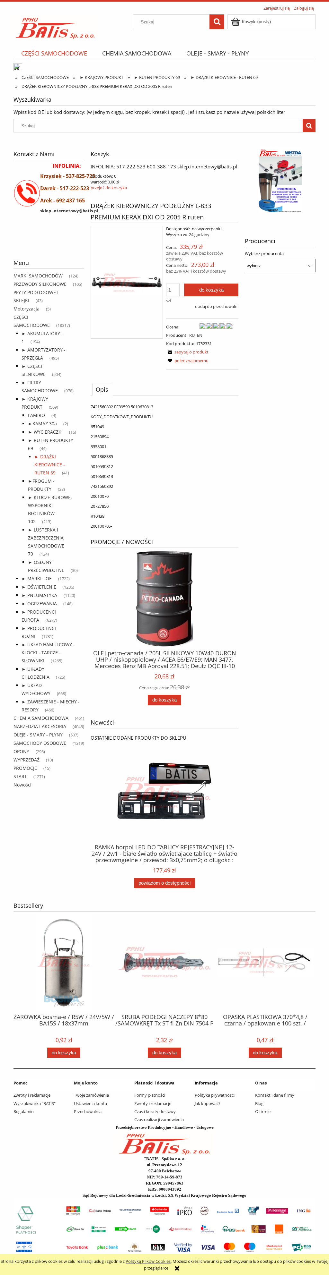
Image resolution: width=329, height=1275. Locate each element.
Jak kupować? (207, 1103)
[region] (48, 243)
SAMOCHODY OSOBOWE (39, 743)
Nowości (22, 785)
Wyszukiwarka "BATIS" (34, 1103)
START (20, 776)
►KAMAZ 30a (42, 424)
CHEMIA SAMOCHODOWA (40, 718)
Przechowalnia (88, 1111)
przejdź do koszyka (109, 188)
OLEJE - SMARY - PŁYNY (38, 735)
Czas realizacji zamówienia (159, 1119)
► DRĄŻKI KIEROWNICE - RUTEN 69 (49, 465)
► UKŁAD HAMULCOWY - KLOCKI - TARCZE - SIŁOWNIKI (48, 653)
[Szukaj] (216, 21)
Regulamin (23, 1111)
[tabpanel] (164, 466)
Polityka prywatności (215, 1095)
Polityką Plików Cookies (148, 1261)
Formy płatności (149, 1095)
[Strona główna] (55, 26)
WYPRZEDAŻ (26, 760)
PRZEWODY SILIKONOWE (40, 284)
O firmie (263, 1111)
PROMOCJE (25, 768)
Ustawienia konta (90, 1103)
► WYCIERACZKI (45, 432)
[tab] (103, 389)
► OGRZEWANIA (39, 603)
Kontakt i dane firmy (274, 1095)
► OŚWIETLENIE (39, 587)
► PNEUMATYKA (39, 595)
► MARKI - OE (37, 578)
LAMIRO (36, 415)
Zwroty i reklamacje (31, 1095)
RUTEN (195, 335)
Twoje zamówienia (91, 1095)
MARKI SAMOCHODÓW (38, 276)
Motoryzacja (26, 309)
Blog (259, 1103)
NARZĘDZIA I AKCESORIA (39, 726)
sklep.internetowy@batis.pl (69, 211)
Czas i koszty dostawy (155, 1111)
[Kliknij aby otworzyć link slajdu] (271, 180)
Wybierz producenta (264, 253)
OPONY (21, 751)
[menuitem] (53, 53)
